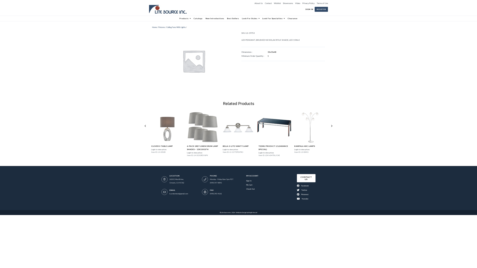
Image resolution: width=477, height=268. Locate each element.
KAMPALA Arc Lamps (304, 146)
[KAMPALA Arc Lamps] (310, 127)
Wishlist (277, 3)
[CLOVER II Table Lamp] (167, 127)
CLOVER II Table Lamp (162, 146)
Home (154, 27)
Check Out (250, 189)
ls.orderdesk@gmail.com (178, 194)
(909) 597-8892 (216, 183)
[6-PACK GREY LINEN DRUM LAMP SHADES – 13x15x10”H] (203, 127)
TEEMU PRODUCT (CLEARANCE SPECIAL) (273, 147)
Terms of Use (322, 3)
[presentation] (145, 126)
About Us (259, 3)
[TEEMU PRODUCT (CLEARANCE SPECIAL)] (274, 127)
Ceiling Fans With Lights (176, 27)
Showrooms (288, 3)
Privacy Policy (308, 3)
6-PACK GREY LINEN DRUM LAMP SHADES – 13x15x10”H (202, 147)
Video (297, 3)
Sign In (309, 9)
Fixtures (161, 27)
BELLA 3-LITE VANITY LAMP (236, 146)
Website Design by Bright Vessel (246, 212)
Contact (268, 3)
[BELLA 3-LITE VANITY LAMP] (238, 127)
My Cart (249, 185)
